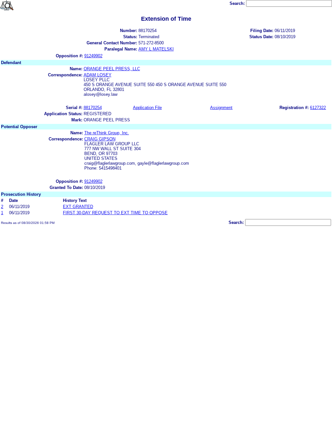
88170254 (93, 107)
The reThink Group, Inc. (106, 132)
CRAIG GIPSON (99, 139)
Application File (147, 107)
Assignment (221, 107)
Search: (238, 3)
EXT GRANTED (78, 206)
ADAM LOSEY (98, 74)
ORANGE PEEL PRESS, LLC (112, 68)
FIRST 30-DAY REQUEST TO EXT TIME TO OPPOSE (115, 212)
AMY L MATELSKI (156, 49)
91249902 (93, 55)
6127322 (318, 107)
